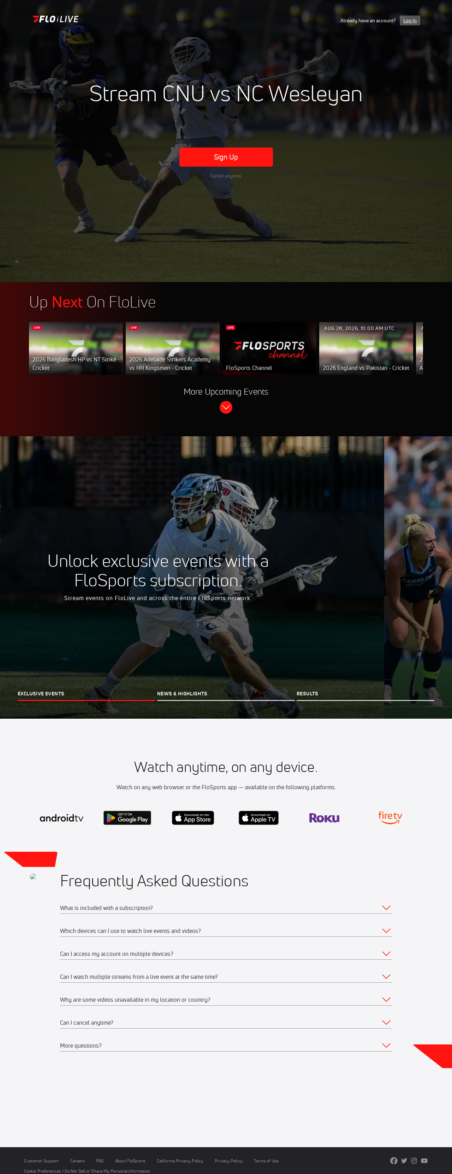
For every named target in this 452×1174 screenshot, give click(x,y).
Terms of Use (266, 1160)
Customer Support (41, 1160)
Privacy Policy (228, 1160)
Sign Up (226, 156)
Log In (410, 20)
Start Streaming (76, 355)
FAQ (99, 1160)
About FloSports (130, 1160)
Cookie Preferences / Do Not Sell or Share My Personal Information (87, 1171)
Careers (77, 1160)
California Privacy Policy (180, 1160)
